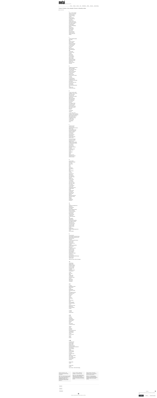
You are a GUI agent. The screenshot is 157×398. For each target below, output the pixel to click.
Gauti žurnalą (96, 5)
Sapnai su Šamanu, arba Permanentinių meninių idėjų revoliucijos (63, 373)
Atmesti (147, 395)
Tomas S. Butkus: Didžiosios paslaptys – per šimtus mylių (77, 373)
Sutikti (141, 395)
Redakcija (61, 388)
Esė (80, 5)
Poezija (74, 5)
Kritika (88, 5)
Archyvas (91, 5)
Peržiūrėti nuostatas (152, 395)
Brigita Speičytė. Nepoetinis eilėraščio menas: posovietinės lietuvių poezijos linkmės (91, 373)
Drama (77, 5)
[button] (155, 391)
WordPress (75, 397)
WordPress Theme (79, 397)
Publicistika (84, 5)
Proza (71, 5)
